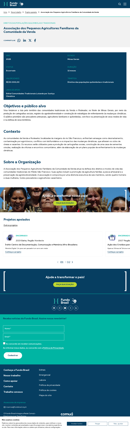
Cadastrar (13, 356)
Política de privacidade (49, 385)
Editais (42, 370)
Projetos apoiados (31, 12)
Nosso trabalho (16, 12)
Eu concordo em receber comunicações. (24, 344)
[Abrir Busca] (119, 4)
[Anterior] (57, 262)
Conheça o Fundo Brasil (16, 370)
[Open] (124, 4)
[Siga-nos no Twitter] (70, 308)
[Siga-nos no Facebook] (54, 308)
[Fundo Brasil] (13, 4)
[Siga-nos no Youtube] (65, 308)
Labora (42, 380)
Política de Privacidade (53, 348)
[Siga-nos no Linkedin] (76, 308)
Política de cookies (47, 390)
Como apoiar (11, 381)
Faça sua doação (65, 203)
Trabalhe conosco (13, 392)
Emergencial (44, 375)
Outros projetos (11, 225)
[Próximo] (72, 262)
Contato (8, 386)
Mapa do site (45, 395)
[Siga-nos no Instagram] (59, 308)
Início (5, 12)
